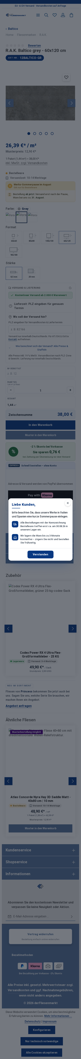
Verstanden (40, 554)
